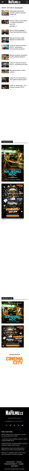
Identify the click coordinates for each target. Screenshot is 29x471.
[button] (2, 2)
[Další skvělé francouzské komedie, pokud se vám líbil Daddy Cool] (5, 13)
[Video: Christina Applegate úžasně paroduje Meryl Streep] (5, 32)
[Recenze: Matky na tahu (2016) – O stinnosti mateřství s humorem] (5, 22)
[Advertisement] (14, 242)
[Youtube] (22, 425)
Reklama (19, 462)
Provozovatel (10, 462)
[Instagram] (10, 425)
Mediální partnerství (10, 464)
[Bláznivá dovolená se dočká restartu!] (5, 71)
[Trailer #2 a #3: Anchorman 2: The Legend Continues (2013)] (5, 79)
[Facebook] (6, 425)
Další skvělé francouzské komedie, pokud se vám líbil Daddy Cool (18, 12)
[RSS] (14, 425)
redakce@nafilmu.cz (18, 421)
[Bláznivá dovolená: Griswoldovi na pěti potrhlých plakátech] (5, 57)
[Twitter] (18, 425)
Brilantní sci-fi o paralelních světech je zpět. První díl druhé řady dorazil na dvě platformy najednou (13, 453)
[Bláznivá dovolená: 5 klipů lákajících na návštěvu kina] (5, 40)
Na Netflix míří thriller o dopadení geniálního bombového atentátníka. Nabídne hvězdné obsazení (14, 444)
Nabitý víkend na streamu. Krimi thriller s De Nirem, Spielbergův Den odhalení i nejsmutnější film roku (13, 449)
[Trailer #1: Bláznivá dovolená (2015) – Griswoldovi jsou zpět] (5, 64)
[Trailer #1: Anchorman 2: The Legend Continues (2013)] (5, 87)
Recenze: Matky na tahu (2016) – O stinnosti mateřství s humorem (18, 22)
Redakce (21, 464)
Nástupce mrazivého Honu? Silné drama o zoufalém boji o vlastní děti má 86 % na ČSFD (13, 435)
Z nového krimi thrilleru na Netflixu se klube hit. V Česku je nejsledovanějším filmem (14, 439)
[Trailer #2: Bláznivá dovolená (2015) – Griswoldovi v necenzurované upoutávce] (5, 47)
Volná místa (14, 466)
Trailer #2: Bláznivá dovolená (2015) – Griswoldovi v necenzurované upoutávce (18, 47)
